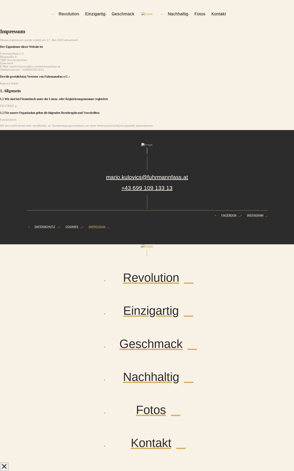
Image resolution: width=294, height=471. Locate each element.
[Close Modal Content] (4, 467)
